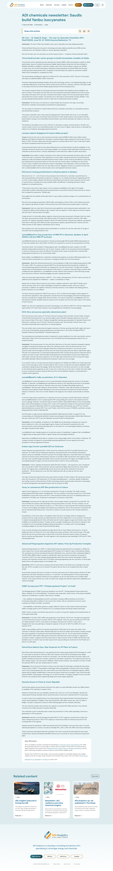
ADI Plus (49, 856)
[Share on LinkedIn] (84, 31)
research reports (63, 748)
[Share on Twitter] (80, 31)
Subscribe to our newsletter (33, 759)
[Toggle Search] (102, 5)
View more (95, 776)
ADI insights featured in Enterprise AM (26, 801)
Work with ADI (36, 856)
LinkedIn (76, 856)
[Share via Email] (88, 31)
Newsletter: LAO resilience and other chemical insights (54, 802)
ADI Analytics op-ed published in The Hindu (85, 801)
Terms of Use (67, 864)
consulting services (51, 748)
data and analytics (76, 748)
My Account (77, 864)
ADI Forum (84, 756)
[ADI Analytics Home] (17, 5)
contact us (46, 759)
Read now (18, 815)
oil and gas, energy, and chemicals (69, 745)
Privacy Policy (56, 864)
